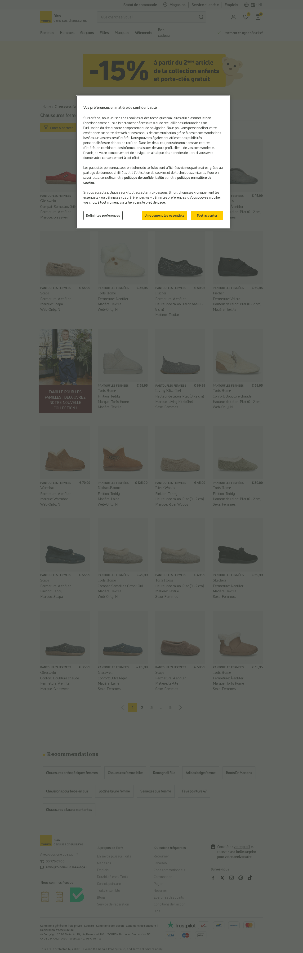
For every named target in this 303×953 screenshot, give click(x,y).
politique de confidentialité (144, 177)
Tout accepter (207, 215)
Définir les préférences (103, 215)
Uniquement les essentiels (164, 215)
